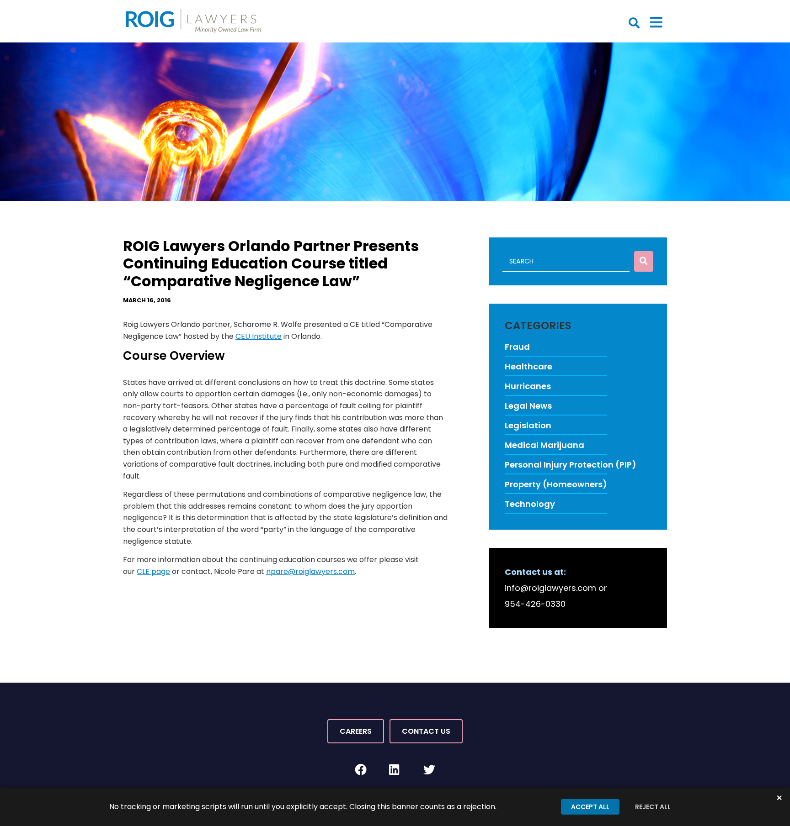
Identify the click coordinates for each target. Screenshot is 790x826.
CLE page (153, 571)
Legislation (528, 425)
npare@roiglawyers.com (310, 571)
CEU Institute (258, 336)
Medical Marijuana (544, 445)
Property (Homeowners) (556, 484)
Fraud (517, 346)
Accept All (590, 806)
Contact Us (426, 731)
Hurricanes (528, 386)
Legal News (528, 405)
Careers (356, 731)
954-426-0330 (535, 604)
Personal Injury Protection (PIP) (570, 464)
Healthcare (528, 366)
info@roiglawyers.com (550, 588)
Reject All (653, 806)
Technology (530, 504)
